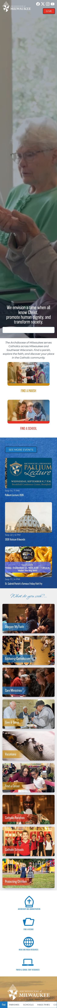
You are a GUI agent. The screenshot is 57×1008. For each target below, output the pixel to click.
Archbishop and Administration (29, 909)
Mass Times (43, 1004)
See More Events (21, 449)
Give (49, 11)
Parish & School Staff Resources (28, 970)
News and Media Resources (28, 950)
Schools (28, 1004)
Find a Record (28, 929)
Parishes (14, 1004)
